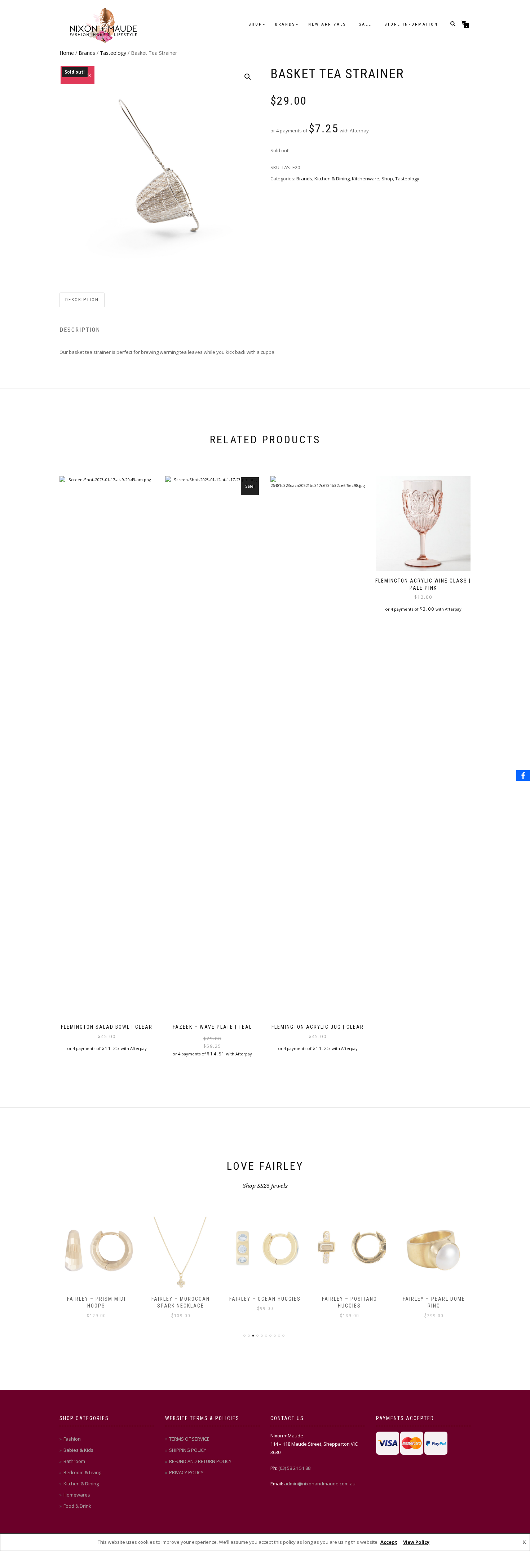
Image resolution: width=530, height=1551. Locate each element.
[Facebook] (523, 775)
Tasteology (113, 52)
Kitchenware (365, 178)
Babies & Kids (78, 1450)
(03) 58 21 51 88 (294, 1468)
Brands (285, 24)
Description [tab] (82, 299)
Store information (411, 24)
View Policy (416, 1542)
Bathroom (74, 1461)
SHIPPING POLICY (187, 1450)
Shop (255, 24)
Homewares (76, 1494)
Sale (365, 24)
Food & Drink (77, 1506)
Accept (388, 1542)
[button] (247, 76)
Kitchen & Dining (332, 178)
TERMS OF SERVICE (189, 1439)
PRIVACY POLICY (186, 1472)
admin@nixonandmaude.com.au (319, 1483)
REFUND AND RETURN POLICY (200, 1461)
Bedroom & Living (82, 1472)
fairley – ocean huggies (265, 1299)
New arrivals (327, 24)
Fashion (72, 1439)
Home (66, 52)
